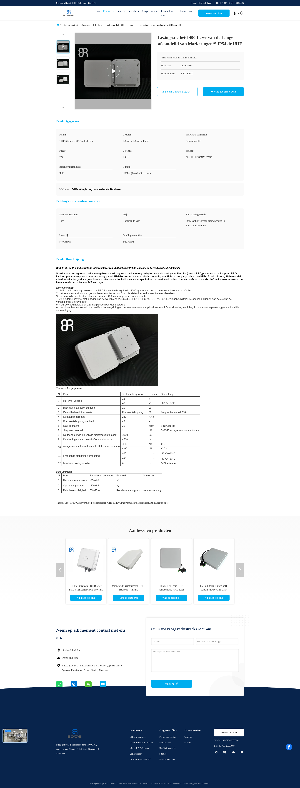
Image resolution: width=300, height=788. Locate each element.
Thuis (62, 25)
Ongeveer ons (150, 11)
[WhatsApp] (63, 686)
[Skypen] (78, 686)
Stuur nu (170, 683)
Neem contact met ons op (180, 91)
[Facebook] (289, 746)
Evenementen (187, 11)
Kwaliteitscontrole (167, 748)
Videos (121, 11)
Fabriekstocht (165, 742)
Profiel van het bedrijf (168, 737)
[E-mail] (107, 686)
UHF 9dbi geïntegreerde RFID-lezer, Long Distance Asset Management (128, 590)
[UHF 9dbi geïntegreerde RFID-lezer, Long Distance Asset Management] (128, 559)
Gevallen (188, 737)
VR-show (133, 11)
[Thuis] (68, 13)
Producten (108, 11)
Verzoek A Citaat (214, 13)
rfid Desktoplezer (159, 502)
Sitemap (163, 754)
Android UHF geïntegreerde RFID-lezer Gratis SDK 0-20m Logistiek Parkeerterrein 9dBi (214, 590)
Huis (97, 11)
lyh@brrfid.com (70, 657)
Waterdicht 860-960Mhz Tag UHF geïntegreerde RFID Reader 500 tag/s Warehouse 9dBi (171, 590)
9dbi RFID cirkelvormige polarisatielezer (85, 502)
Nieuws (187, 742)
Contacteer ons (167, 13)
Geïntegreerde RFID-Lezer (91, 25)
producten (72, 25)
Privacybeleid (96, 783)
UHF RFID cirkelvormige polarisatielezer (128, 502)
